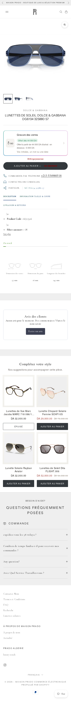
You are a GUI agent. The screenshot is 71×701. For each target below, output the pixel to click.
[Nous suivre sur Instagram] (5, 665)
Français (34, 675)
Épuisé (18, 426)
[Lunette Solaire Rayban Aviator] (19, 448)
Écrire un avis (35, 331)
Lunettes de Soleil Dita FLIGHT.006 (52, 469)
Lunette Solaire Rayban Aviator (18, 469)
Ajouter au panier (52, 426)
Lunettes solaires (12, 615)
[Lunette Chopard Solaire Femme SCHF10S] (52, 391)
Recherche (8, 610)
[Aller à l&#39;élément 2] (18, 98)
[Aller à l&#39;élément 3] (29, 98)
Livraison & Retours (14, 205)
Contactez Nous (11, 593)
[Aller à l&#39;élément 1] (8, 98)
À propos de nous (11, 632)
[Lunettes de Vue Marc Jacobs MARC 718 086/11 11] (19, 391)
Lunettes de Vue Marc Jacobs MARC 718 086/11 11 (18, 412)
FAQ (5, 604)
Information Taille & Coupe (35, 196)
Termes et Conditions (14, 599)
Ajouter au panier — (35, 166)
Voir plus (7, 234)
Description (9, 196)
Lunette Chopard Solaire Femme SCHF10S (52, 412)
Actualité (8, 638)
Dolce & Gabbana (35, 110)
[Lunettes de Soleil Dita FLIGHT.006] (52, 448)
